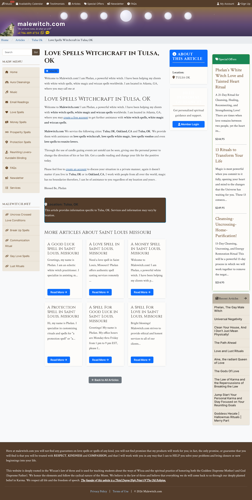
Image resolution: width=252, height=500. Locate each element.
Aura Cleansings (19, 82)
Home (4, 40)
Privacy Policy (98, 491)
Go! (36, 52)
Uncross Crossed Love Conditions (18, 217)
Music (9, 3)
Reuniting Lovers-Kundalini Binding (18, 155)
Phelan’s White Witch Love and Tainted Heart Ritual (229, 78)
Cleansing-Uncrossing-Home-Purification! (226, 227)
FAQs (133, 3)
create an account (76, 169)
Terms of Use (120, 491)
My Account (226, 3)
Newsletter (117, 3)
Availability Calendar (30, 3)
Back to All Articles (106, 379)
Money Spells (17, 122)
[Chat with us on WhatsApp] (42, 33)
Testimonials (57, 3)
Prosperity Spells (20, 132)
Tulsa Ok (37, 40)
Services (14, 187)
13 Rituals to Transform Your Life (229, 155)
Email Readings (19, 102)
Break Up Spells (19, 230)
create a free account (75, 117)
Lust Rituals (16, 266)
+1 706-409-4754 (28, 33)
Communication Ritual (17, 243)
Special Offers (95, 3)
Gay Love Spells (19, 256)
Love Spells (16, 112)
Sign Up (245, 3)
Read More (57, 292)
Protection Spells (20, 142)
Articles (75, 3)
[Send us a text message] (47, 33)
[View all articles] (245, 298)
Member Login (189, 124)
